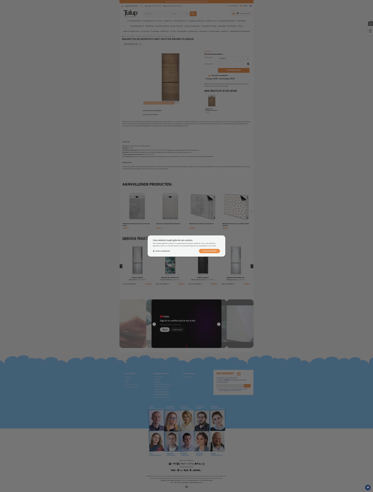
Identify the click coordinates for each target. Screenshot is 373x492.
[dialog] (186, 246)
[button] (161, 251)
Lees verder (212, 246)
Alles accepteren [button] (209, 251)
